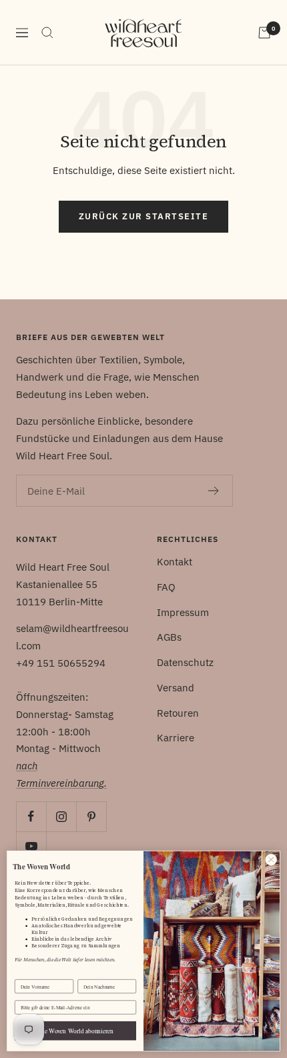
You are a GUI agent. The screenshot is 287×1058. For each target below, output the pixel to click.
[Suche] (47, 33)
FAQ (166, 587)
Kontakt (174, 561)
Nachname (88, 973)
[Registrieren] (214, 490)
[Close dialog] (271, 859)
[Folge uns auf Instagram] (61, 816)
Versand (175, 687)
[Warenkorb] (264, 33)
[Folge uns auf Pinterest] (91, 816)
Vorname (24, 973)
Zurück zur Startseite (144, 216)
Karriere (175, 737)
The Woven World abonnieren (75, 1031)
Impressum (183, 612)
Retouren (178, 713)
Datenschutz (185, 662)
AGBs (169, 637)
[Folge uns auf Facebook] (31, 816)
